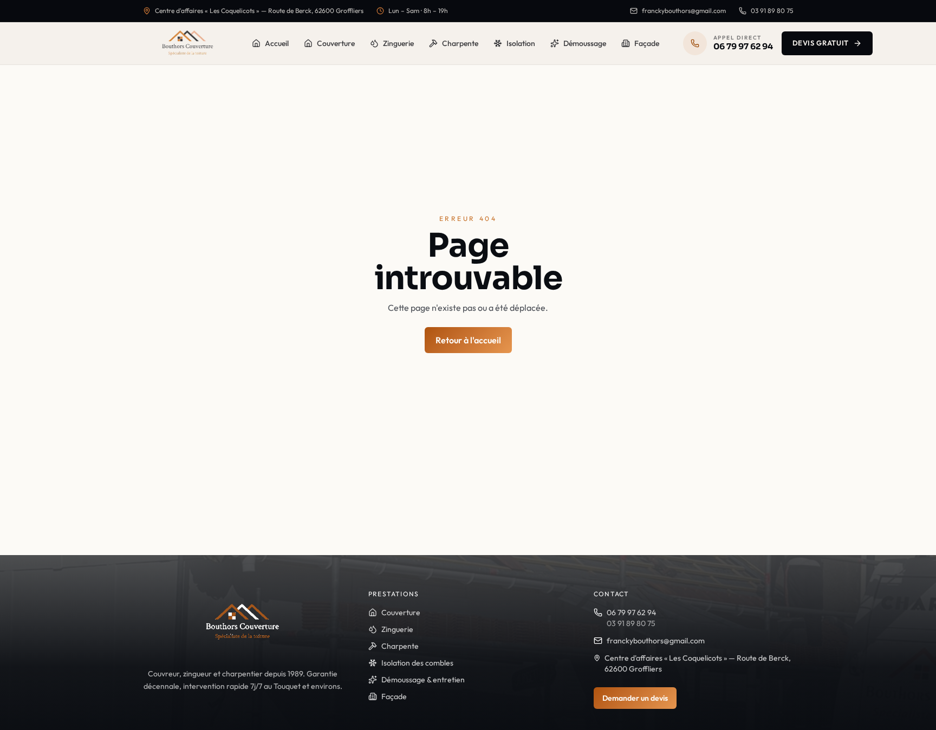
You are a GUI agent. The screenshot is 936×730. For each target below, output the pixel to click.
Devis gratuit (820, 42)
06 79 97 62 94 (631, 612)
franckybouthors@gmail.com (684, 10)
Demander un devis (635, 698)
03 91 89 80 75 (772, 10)
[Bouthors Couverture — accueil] (187, 43)
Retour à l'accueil (468, 340)
